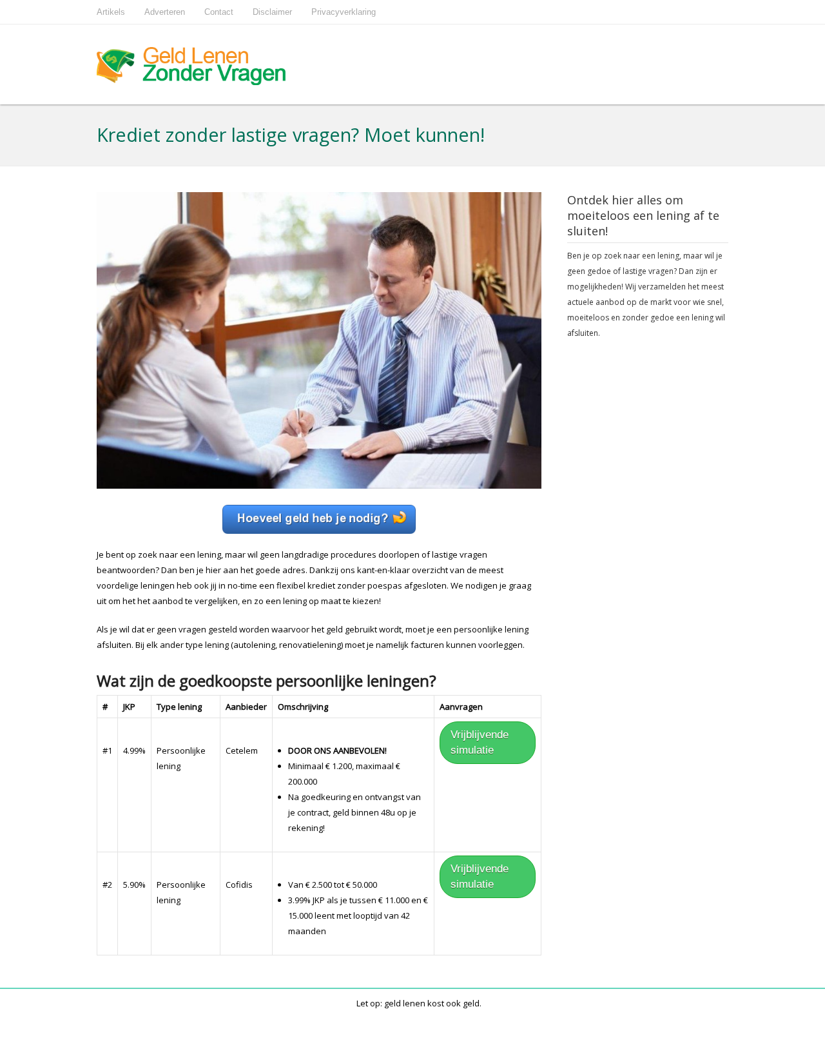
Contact (218, 12)
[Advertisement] (647, 550)
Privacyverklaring (343, 12)
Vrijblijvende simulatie (480, 742)
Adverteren (164, 12)
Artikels (111, 12)
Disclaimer (272, 12)
